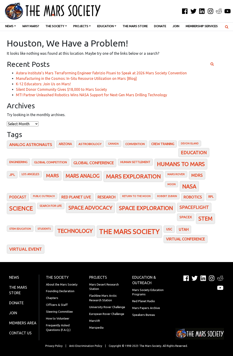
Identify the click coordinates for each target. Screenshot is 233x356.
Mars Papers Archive (146, 308)
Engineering (18, 162)
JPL (12, 175)
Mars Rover (176, 174)
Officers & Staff (57, 305)
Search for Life (51, 205)
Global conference (93, 163)
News (9, 26)
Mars (52, 175)
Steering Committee (59, 311)
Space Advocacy (90, 207)
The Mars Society (129, 231)
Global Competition (50, 162)
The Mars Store (135, 26)
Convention (135, 144)
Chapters (52, 298)
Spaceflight (194, 207)
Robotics (193, 197)
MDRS (197, 175)
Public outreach (44, 196)
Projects (80, 26)
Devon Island (190, 143)
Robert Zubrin (167, 196)
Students (44, 228)
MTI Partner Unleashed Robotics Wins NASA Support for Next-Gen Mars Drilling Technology (91, 95)
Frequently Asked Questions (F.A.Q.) (58, 328)
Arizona (65, 144)
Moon (171, 184)
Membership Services (202, 26)
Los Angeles (30, 174)
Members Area (22, 323)
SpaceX (186, 217)
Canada (113, 143)
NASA (189, 186)
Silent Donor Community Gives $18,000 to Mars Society (61, 89)
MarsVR (94, 320)
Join (175, 26)
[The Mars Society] (50, 11)
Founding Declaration (60, 291)
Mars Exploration (133, 176)
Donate (160, 26)
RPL (211, 196)
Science (21, 208)
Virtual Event (25, 249)
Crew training (162, 144)
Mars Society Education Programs (148, 292)
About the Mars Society (62, 284)
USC (169, 229)
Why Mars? (30, 26)
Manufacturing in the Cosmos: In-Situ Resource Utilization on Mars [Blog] (76, 78)
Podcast (17, 197)
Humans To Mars (181, 164)
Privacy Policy (54, 345)
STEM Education (20, 228)
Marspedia (96, 327)
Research (107, 197)
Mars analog (82, 176)
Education (105, 26)
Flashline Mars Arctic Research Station (103, 298)
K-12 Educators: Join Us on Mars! (43, 84)
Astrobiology (90, 144)
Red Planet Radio (143, 301)
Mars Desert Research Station (104, 287)
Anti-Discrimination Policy (85, 345)
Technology (75, 231)
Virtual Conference (185, 239)
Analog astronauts (30, 144)
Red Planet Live (76, 197)
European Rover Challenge (106, 314)
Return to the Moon (136, 196)
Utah (184, 229)
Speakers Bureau (143, 315)
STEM (205, 219)
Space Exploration (146, 208)
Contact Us (20, 333)
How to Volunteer (57, 318)
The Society (55, 26)
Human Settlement (135, 162)
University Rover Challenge (107, 307)
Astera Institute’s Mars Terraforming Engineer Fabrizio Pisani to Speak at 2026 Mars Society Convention (101, 73)
